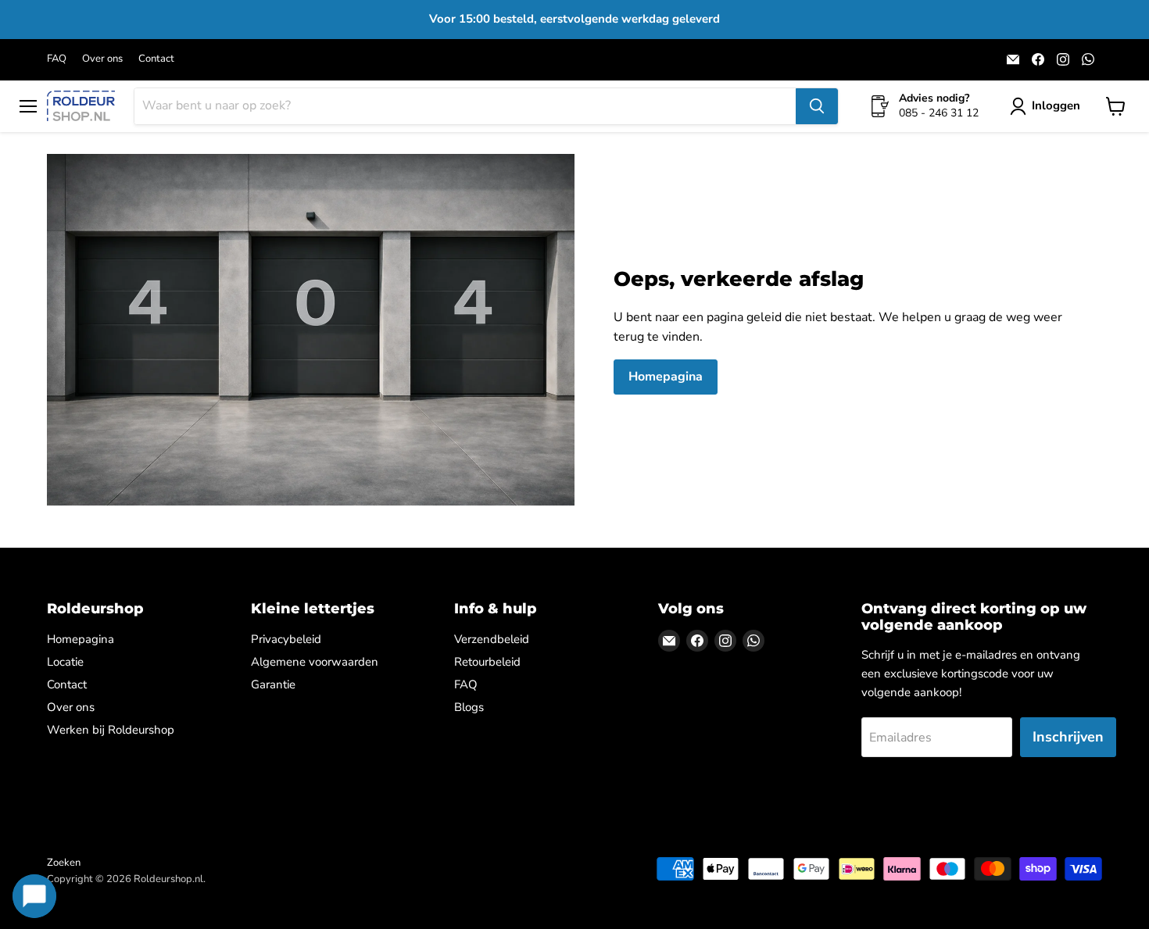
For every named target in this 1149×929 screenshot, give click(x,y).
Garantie (273, 684)
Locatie (65, 662)
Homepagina (665, 376)
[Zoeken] (817, 106)
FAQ (56, 59)
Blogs (469, 707)
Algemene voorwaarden (314, 662)
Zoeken (64, 863)
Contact (156, 59)
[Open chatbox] (34, 896)
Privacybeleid (286, 639)
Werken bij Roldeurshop (110, 730)
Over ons (102, 59)
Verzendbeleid (491, 639)
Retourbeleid (487, 662)
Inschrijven (1068, 736)
